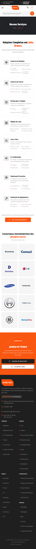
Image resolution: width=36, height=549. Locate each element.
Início (14, 28)
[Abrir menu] (3, 8)
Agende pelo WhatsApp (26, 2)
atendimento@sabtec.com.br (12, 411)
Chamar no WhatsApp (19, 361)
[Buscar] (32, 13)
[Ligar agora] (28, 8)
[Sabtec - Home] (15, 8)
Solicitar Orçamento (19, 220)
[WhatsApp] (32, 8)
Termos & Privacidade (15, 544)
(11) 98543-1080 (19, 366)
